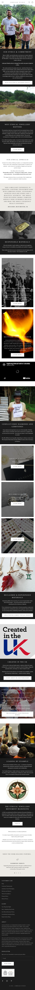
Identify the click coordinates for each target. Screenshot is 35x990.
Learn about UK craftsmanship (17, 678)
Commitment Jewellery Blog (8, 914)
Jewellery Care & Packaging (8, 888)
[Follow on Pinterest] (11, 981)
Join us (17, 823)
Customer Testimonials (7, 886)
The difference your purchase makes (17, 714)
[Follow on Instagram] (7, 981)
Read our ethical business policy (17, 82)
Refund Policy (5, 898)
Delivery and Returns (6, 891)
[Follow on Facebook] (2, 981)
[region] (17, 864)
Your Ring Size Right (6, 907)
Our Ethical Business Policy (8, 912)
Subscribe (7, 963)
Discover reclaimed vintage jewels (17, 615)
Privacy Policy (5, 896)
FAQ (3, 883)
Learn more (17, 149)
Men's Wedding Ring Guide (8, 909)
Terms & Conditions (6, 893)
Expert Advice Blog (6, 917)
